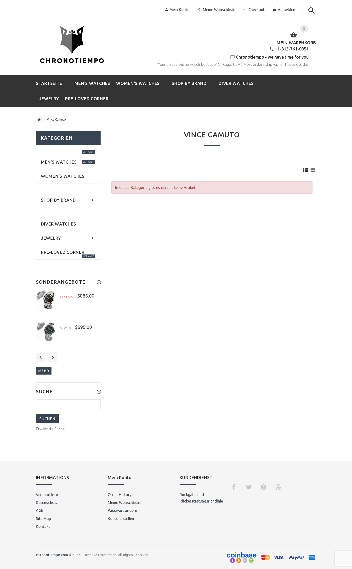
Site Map (43, 518)
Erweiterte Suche (50, 429)
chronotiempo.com (52, 555)
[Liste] (313, 170)
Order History (119, 494)
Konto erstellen (121, 518)
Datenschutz (47, 502)
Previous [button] (40, 357)
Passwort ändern (122, 510)
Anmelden (286, 9)
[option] (68, 304)
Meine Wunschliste (219, 9)
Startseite (39, 119)
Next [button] (52, 357)
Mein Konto (180, 9)
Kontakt (43, 526)
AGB (40, 510)
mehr (43, 371)
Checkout (256, 9)
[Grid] (305, 170)
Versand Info (47, 494)
